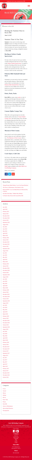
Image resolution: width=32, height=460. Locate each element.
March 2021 (5, 261)
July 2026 (5, 207)
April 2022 (5, 233)
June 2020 (5, 281)
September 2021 (6, 248)
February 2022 (6, 237)
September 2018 (6, 327)
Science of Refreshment (8, 406)
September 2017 (6, 353)
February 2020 (6, 290)
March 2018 (5, 340)
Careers (16, 441)
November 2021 (6, 244)
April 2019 (5, 311)
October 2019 (6, 298)
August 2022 (5, 224)
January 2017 (5, 370)
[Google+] (13, 174)
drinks (6, 166)
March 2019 (5, 314)
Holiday (4, 395)
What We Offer (16, 437)
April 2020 (5, 285)
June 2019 (5, 307)
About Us (16, 435)
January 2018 (5, 344)
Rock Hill (5, 404)
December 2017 (6, 346)
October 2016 (6, 377)
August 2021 (5, 250)
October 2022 (6, 220)
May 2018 (5, 335)
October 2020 (6, 272)
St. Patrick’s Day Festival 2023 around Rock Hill (13, 195)
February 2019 (6, 316)
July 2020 (5, 279)
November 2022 (6, 218)
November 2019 (6, 296)
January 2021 (5, 266)
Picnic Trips (5, 399)
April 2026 (5, 209)
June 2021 (5, 255)
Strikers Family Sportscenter (14, 63)
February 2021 (6, 263)
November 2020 (6, 270)
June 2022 (5, 229)
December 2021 (6, 242)
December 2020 (6, 268)
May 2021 (5, 257)
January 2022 (5, 239)
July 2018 (5, 331)
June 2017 (5, 359)
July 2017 (5, 357)
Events (4, 388)
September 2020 (6, 274)
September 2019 (6, 301)
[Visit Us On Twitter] (17, 431)
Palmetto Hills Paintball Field (12, 84)
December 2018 (6, 320)
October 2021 (6, 246)
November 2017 (6, 348)
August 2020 (5, 277)
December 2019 (6, 294)
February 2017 (6, 368)
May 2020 (5, 283)
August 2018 (5, 329)
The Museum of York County (14, 138)
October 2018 (6, 324)
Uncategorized (6, 410)
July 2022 (5, 226)
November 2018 (6, 322)
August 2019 (5, 303)
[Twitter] (9, 174)
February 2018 (6, 342)
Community (16, 438)
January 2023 (5, 213)
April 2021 (5, 259)
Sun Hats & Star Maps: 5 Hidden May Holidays (13, 193)
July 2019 (5, 305)
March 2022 (5, 235)
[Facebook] (6, 174)
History (4, 393)
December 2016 (6, 372)
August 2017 (5, 355)
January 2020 (5, 292)
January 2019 (5, 318)
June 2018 (5, 333)
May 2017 (5, 362)
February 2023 (6, 211)
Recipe (4, 401)
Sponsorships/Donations (8, 408)
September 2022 (6, 222)
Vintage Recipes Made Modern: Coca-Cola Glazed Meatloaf (15, 185)
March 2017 (5, 366)
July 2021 (5, 253)
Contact (16, 442)
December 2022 (6, 215)
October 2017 (6, 351)
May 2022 (5, 231)
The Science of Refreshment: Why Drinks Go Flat (13, 187)
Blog (16, 439)
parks (19, 97)
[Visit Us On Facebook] (14, 431)
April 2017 (5, 364)
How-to (4, 397)
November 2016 (6, 375)
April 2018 (5, 338)
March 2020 (5, 287)
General (4, 390)
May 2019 (5, 309)
